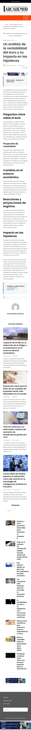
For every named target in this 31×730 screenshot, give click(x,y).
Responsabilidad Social (9, 40)
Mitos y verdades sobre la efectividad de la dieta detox (21, 643)
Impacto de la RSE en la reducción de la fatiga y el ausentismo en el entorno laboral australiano (15, 347)
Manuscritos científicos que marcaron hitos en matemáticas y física (22, 627)
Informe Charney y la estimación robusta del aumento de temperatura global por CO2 (15, 431)
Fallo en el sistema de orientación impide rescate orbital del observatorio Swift (22, 550)
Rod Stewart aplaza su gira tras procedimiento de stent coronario (23, 569)
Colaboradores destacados (12, 288)
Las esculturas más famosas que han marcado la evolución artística (21, 588)
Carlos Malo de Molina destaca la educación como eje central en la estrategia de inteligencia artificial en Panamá (15, 480)
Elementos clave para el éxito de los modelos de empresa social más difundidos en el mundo (15, 390)
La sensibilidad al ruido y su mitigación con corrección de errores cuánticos (22, 608)
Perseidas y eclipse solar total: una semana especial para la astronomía (21, 661)
